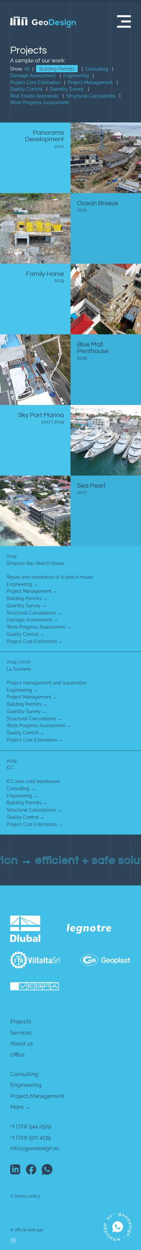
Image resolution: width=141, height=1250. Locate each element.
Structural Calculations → (34, 612)
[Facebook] (32, 1169)
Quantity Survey (67, 89)
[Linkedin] (16, 1169)
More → (20, 1107)
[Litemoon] (27, 1236)
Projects (20, 1021)
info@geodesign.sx (34, 1148)
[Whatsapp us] (118, 1227)
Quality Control (26, 89)
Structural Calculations (90, 96)
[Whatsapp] (47, 1169)
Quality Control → (26, 634)
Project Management (90, 82)
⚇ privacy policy (25, 1196)
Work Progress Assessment (39, 102)
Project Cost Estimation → (35, 641)
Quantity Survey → (27, 605)
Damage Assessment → (32, 619)
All (27, 69)
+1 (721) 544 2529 (30, 1126)
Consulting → (21, 788)
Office (17, 1054)
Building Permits (56, 69)
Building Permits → (27, 598)
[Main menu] (124, 21)
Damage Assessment (33, 75)
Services (21, 1032)
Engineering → (22, 584)
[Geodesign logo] (43, 1221)
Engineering (76, 75)
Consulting (96, 69)
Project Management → (32, 591)
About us (21, 1043)
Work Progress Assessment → (39, 627)
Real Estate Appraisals (34, 96)
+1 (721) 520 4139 (30, 1137)
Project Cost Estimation (35, 82)
